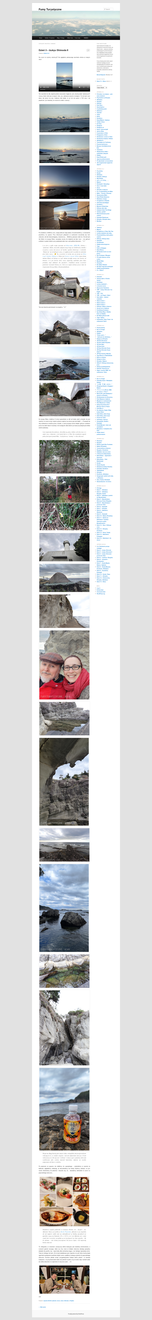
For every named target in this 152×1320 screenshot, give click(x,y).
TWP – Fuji (100, 293)
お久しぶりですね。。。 (103, 180)
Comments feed (101, 592)
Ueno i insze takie (101, 186)
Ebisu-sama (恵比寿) (73, 245)
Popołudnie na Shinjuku (103, 98)
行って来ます (100, 270)
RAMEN (86, 38)
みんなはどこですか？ (102, 391)
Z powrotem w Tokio (102, 133)
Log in (98, 588)
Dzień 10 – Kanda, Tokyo (103, 574)
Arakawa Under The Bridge (104, 210)
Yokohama (99, 150)
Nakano (99, 182)
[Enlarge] (88, 106)
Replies (71, 1300)
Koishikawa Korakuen (103, 310)
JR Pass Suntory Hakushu (104, 353)
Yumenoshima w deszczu (104, 448)
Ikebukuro (99, 111)
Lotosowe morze (101, 286)
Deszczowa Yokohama (103, 288)
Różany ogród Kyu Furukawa (104, 444)
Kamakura (99, 118)
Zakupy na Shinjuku (102, 339)
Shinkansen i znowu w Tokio (104, 137)
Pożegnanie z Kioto (102, 135)
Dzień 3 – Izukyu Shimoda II (53, 50)
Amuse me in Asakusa (103, 308)
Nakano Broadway (102, 446)
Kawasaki (99, 240)
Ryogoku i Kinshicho (102, 450)
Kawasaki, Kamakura (102, 468)
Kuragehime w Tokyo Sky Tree (105, 231)
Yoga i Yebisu (100, 317)
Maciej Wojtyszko (101, 75)
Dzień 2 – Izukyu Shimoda (104, 550)
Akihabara (99, 99)
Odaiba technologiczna (103, 244)
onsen (62, 1300)
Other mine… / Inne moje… (74, 38)
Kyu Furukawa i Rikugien (103, 255)
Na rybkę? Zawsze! (102, 264)
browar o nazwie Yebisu (72, 256)
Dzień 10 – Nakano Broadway (105, 516)
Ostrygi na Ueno (101, 359)
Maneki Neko (100, 261)
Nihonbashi (100, 178)
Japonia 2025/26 (47, 1300)
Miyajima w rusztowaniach (104, 401)
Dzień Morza (100, 250)
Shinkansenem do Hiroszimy (105, 397)
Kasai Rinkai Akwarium (103, 197)
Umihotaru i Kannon (102, 419)
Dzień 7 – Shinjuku (102, 508)
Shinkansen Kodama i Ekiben (105, 138)
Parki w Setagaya (101, 248)
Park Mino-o (100, 408)
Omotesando (100, 242)
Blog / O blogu (60, 38)
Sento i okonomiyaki (102, 129)
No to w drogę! (101, 329)
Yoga (98, 246)
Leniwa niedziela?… (102, 284)
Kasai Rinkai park (101, 157)
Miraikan (99, 221)
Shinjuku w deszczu (102, 189)
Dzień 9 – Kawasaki (102, 514)
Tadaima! (99, 227)
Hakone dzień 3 (101, 304)
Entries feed (100, 590)
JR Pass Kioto (100, 346)
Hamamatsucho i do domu (104, 481)
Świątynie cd (100, 127)
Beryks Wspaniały (66, 1232)
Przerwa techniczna (102, 144)
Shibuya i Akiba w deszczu (104, 306)
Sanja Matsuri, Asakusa (103, 120)
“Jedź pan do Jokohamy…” (104, 337)
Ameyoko (99, 263)
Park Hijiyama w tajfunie (103, 399)
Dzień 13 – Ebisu (101, 81)
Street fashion (100, 107)
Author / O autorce (49, 38)
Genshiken (100, 282)
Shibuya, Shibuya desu (103, 238)
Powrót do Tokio (101, 417)
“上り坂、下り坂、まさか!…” (104, 384)
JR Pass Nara (100, 344)
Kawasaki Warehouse (102, 217)
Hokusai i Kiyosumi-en (103, 368)
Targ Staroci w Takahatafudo (104, 355)
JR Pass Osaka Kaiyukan (103, 342)
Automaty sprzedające (103, 202)
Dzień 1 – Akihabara (102, 490)
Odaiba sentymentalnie (103, 268)
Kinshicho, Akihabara (102, 474)
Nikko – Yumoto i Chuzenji (104, 193)
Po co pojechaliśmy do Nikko (105, 191)
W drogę (99, 488)
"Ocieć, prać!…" (101, 335)
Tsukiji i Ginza (101, 122)
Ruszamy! (99, 441)
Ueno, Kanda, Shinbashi (103, 480)
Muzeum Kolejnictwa (102, 206)
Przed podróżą (101, 327)
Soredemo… (100, 204)
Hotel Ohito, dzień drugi (103, 414)
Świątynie (99, 125)
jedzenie (54, 1300)
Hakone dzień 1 (101, 301)
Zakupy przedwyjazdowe (103, 366)
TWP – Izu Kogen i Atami (103, 295)
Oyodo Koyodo (101, 465)
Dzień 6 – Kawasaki (102, 506)
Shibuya (99, 103)
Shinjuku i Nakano (102, 361)
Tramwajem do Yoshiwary (104, 142)
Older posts (42, 1307)
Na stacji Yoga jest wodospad (105, 266)
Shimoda (66, 1300)
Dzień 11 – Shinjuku (102, 576)
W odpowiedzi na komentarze (105, 161)
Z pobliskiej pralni (102, 109)
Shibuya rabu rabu (102, 208)
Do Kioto (99, 124)
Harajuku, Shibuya (102, 176)
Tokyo (98, 114)
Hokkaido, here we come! (103, 452)
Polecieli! (99, 276)
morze (58, 1300)
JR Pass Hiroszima (102, 340)
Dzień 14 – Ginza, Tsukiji (103, 532)
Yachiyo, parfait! (101, 212)
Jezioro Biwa (100, 131)
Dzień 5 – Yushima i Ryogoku (105, 557)
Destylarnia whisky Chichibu (104, 467)
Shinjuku (99, 472)
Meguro (99, 229)
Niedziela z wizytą (102, 199)
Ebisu (98, 116)
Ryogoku (99, 442)
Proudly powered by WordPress (76, 1314)
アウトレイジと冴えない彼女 (104, 390)
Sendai (99, 463)
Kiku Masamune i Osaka (103, 402)
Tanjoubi (99, 112)
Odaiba (99, 155)
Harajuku (99, 101)
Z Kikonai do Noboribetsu (104, 454)
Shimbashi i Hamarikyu (103, 184)
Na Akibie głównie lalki (103, 315)
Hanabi (99, 173)
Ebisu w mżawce (101, 357)
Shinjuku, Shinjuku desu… (104, 219)
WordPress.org (101, 593)
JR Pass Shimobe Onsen (103, 348)
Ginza (98, 188)
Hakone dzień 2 (101, 302)
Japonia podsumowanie (103, 159)
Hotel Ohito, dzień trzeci (103, 415)
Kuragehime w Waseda (103, 200)
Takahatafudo (100, 470)
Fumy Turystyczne (50, 9)
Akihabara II (100, 140)
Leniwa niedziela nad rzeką (104, 233)
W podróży (100, 171)
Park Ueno (99, 105)
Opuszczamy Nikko (102, 195)
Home (40, 38)
